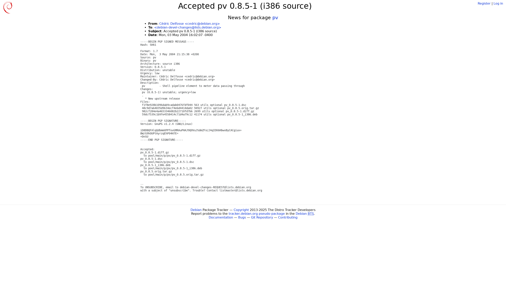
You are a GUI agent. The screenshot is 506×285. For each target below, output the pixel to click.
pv (275, 17)
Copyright (241, 210)
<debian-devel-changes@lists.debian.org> (187, 27)
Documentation (221, 217)
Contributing (287, 217)
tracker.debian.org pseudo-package (257, 214)
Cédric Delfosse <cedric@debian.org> (189, 24)
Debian (196, 210)
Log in (498, 3)
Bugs (242, 217)
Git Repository (262, 217)
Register (484, 3)
